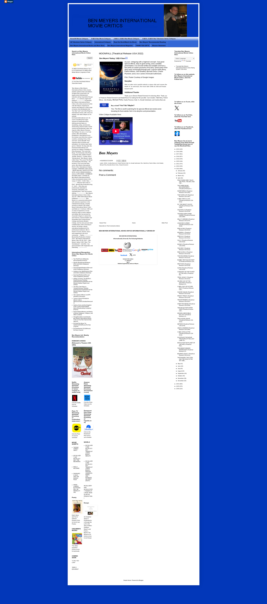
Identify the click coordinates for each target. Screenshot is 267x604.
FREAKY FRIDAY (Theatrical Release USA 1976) (185, 296)
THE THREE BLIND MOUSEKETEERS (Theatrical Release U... (184, 187)
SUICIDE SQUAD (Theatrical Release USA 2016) (185, 292)
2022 (177, 166)
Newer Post (102, 223)
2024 (177, 384)
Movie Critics (115, 165)
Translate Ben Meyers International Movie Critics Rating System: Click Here (185, 68)
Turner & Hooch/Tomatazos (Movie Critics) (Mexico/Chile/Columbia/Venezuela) (83, 301)
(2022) (105, 163)
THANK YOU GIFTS (142, 45)
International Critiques (103, 42)
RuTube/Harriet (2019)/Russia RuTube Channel (82, 329)
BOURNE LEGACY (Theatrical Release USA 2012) (186, 354)
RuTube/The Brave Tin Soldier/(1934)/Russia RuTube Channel (82, 325)
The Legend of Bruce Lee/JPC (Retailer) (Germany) (82, 295)
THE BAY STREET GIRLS (76, 449)
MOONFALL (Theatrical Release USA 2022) (184, 233)
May (179, 363)
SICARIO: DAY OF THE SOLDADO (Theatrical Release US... (184, 282)
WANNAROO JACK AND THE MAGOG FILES (76, 476)
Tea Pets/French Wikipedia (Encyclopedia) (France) (81, 259)
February (180, 173)
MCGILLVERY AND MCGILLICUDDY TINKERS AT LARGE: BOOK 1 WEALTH (89, 451)
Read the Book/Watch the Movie (125, 42)
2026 (177, 388)
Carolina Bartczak (112, 163)
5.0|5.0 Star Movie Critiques (101, 38)
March (180, 175)
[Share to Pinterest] (125, 161)
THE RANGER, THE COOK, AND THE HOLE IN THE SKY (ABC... (185, 359)
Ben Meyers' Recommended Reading (153, 42)
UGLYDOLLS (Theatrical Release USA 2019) (184, 210)
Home (134, 223)
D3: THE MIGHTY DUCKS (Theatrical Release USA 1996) (185, 206)
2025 (177, 386)
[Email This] (117, 161)
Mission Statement (159, 45)
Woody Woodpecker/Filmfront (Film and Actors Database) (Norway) (81, 264)
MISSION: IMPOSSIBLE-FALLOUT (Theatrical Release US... (184, 315)
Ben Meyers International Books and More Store (87, 45)
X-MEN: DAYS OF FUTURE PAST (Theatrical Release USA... (185, 288)
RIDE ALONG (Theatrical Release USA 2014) (184, 229)
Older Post (165, 223)
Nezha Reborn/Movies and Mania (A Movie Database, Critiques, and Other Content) (83, 313)
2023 (177, 168)
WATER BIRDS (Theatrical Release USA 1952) (184, 191)
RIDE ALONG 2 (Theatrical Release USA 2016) (184, 252)
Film (142, 163)
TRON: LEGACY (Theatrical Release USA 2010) (185, 278)
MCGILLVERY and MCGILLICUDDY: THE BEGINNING (77, 458)
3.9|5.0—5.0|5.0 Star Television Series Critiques (159, 38)
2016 (177, 151)
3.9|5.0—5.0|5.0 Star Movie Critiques (126, 38)
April (179, 178)
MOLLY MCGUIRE (76, 467)
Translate (188, 61)
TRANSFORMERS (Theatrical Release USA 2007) (185, 300)
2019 (177, 159)
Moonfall (109, 165)
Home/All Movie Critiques (79, 38)
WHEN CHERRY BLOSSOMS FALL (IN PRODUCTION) (76, 488)
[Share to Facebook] (123, 161)
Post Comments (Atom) (113, 226)
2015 (177, 149)
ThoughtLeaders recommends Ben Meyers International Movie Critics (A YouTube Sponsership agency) (82, 319)
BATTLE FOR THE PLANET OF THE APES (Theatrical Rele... (186, 344)
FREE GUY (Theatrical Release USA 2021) (183, 237)
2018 (177, 156)
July (179, 368)
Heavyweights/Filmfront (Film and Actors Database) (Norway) (82, 268)
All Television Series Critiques (81, 42)
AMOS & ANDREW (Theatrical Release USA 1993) (185, 328)
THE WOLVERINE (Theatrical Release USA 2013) (185, 256)
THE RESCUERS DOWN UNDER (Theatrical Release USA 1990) (186, 215)
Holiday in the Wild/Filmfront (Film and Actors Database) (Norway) (82, 272)
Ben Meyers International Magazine (120, 45)
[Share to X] (121, 161)
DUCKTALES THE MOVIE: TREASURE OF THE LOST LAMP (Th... (185, 339)
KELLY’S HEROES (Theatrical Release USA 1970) (185, 219)
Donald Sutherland (135, 163)
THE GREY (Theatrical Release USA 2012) (183, 249)
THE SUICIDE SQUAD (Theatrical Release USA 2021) (185, 320)
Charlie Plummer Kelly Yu (123, 163)
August (180, 371)
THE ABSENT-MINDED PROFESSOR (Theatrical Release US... (185, 350)
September (181, 373)
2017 (177, 154)
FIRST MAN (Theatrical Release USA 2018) (183, 264)
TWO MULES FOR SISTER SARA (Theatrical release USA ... (185, 309)
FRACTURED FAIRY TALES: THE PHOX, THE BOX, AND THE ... (186, 181)
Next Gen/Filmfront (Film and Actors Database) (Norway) (81, 275)
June (179, 366)
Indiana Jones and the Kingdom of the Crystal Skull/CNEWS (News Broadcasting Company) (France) (82, 307)
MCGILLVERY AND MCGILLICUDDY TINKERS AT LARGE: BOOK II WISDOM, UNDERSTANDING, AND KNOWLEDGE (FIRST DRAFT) (89, 470)
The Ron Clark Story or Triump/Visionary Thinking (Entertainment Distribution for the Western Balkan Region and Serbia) (82, 289)
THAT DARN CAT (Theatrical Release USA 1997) (185, 195)
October (180, 376)
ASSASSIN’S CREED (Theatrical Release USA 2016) (185, 224)
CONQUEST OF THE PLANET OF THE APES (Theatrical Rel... (186, 273)
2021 (177, 163)
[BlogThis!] (119, 161)
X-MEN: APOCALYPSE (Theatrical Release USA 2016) (185, 333)
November (181, 378)
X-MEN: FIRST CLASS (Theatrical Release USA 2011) (185, 200)
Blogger (141, 580)
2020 (177, 161)
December (181, 380)
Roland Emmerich (123, 165)
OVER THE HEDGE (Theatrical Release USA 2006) (186, 304)
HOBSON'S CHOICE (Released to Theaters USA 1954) (81, 343)
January (180, 170)
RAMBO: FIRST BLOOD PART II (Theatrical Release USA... (186, 260)
